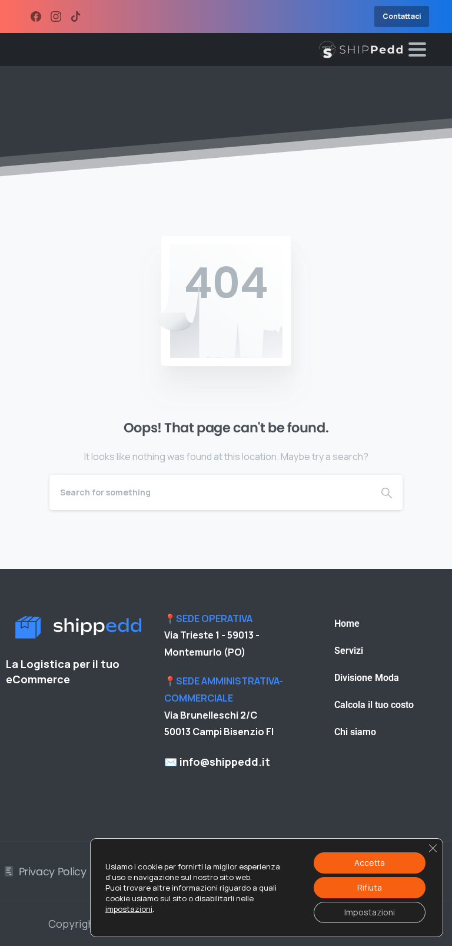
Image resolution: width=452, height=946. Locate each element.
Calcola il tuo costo (374, 704)
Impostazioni (369, 912)
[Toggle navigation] (417, 49)
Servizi (348, 650)
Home (347, 623)
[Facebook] (36, 16)
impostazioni (128, 909)
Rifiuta (369, 887)
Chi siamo (355, 731)
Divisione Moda (366, 677)
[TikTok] (76, 16)
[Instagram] (56, 16)
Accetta (369, 862)
